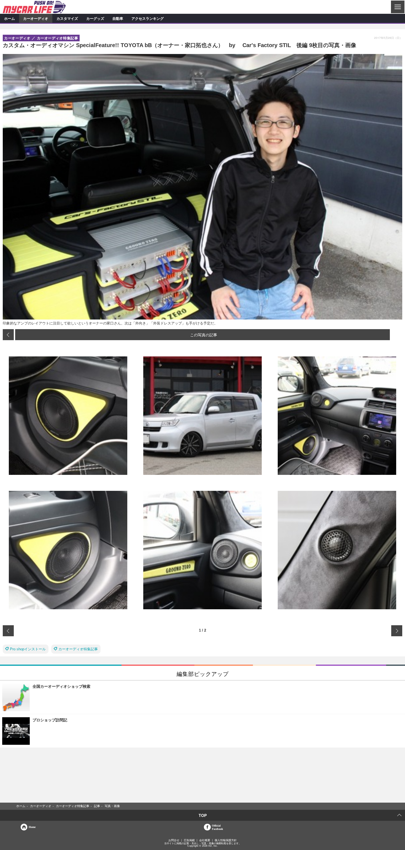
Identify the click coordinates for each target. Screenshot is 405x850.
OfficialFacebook (217, 827)
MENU (397, 7)
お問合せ (173, 840)
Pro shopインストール (28, 649)
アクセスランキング (147, 18)
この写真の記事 (203, 335)
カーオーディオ (35, 18)
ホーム (9, 18)
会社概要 (204, 840)
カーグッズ (95, 18)
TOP (203, 815)
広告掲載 (189, 840)
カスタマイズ (67, 18)
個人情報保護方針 (226, 840)
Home (32, 826)
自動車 (117, 18)
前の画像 (8, 334)
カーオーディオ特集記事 (78, 649)
